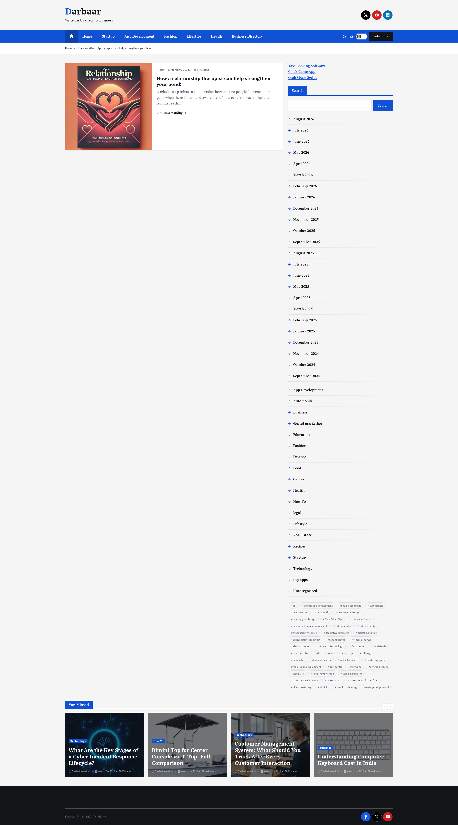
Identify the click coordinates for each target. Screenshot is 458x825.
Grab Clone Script (302, 77)
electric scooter (362, 639)
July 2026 (301, 130)
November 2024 (306, 353)
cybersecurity (343, 626)
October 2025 (304, 230)
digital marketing (307, 423)
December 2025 (306, 208)
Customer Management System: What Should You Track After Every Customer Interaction (268, 753)
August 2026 (303, 119)
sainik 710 (298, 673)
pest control (336, 666)
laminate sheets (322, 660)
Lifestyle (194, 36)
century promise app (304, 619)
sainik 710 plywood (323, 673)
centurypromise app (349, 612)
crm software (363, 619)
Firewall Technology (331, 646)
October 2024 (304, 364)
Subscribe (380, 36)
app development (351, 605)
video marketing (302, 687)
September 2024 (306, 376)
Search (298, 90)
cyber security (368, 626)
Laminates (299, 660)
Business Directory (247, 36)
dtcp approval (337, 639)
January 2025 (304, 331)
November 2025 (306, 219)
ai (294, 605)
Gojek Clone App (302, 71)
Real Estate (302, 535)
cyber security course (305, 632)
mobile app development (307, 666)
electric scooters (302, 646)
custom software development (310, 626)
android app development (317, 605)
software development (305, 680)
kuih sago (366, 653)
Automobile (303, 401)
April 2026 (302, 163)
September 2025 (306, 242)
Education (301, 434)
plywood (357, 666)
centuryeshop (300, 612)
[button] (385, 706)
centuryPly (323, 612)
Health (216, 36)
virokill (324, 687)
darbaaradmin (83, 771)
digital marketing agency (307, 639)
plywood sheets (379, 666)
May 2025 (301, 286)
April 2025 (302, 297)
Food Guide (379, 646)
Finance (299, 456)
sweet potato (334, 680)
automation (376, 605)
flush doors (358, 646)
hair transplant (301, 653)
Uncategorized (305, 590)
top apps (300, 579)
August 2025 (303, 253)
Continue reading (170, 113)
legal (297, 512)
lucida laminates (349, 660)
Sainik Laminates (352, 673)
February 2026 (305, 186)
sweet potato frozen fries (364, 680)
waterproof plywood (377, 687)
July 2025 (301, 264)
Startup (108, 36)
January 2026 (304, 197)
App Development (139, 36)
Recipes (299, 546)
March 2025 (303, 308)
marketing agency (377, 660)
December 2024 (306, 342)
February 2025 (305, 320)
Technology (302, 568)
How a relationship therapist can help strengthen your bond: (115, 48)
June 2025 (301, 275)
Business (300, 412)
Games (298, 479)
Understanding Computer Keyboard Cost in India (351, 759)
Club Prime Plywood (336, 619)
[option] (104, 745)
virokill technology (347, 687)
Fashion (170, 36)
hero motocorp (326, 653)
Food (297, 468)
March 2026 (303, 174)
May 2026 (301, 152)
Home (87, 36)
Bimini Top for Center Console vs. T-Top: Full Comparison (181, 756)
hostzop (348, 653)
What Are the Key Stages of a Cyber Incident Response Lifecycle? (103, 756)
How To (299, 501)
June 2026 (301, 141)
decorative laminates (337, 632)
